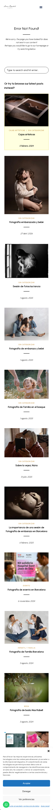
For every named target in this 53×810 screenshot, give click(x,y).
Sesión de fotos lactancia (26, 286)
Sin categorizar (36, 130)
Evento (26, 586)
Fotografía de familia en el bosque (26, 407)
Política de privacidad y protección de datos (22, 806)
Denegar (26, 791)
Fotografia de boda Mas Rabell (26, 710)
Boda (26, 706)
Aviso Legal (45, 806)
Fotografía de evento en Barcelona (26, 589)
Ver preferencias (26, 799)
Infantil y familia (26, 648)
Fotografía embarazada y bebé (26, 222)
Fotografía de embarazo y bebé (26, 348)
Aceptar (26, 783)
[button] (48, 751)
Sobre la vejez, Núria (26, 465)
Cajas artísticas (17, 130)
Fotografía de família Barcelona (26, 651)
